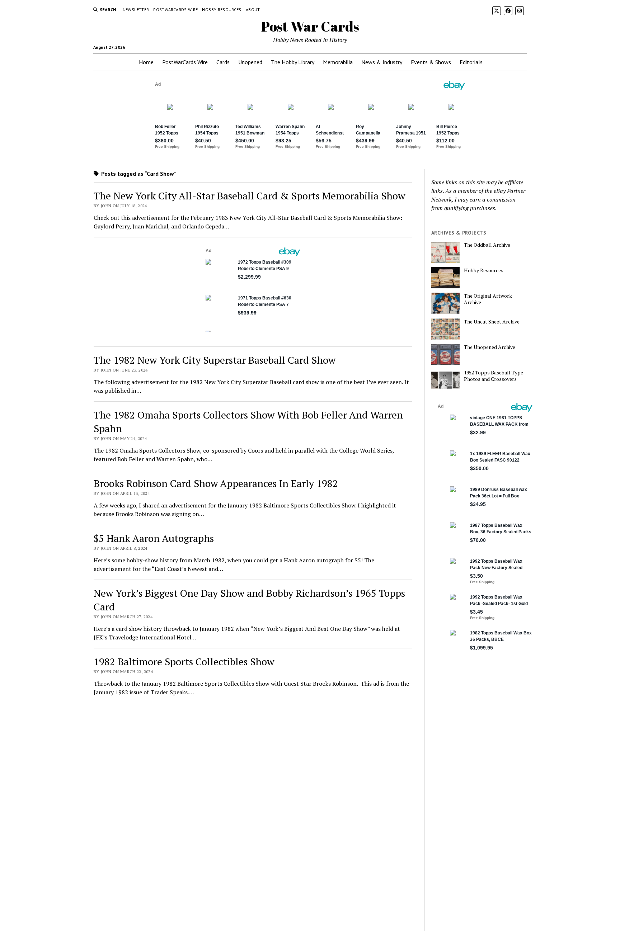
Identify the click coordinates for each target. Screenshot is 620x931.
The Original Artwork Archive (488, 299)
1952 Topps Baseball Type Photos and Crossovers (493, 375)
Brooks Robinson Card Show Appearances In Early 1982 (216, 483)
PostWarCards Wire (175, 9)
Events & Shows (431, 62)
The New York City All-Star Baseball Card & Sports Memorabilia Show (249, 195)
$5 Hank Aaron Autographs (154, 538)
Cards (223, 62)
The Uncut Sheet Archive (492, 321)
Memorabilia (338, 62)
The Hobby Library (292, 62)
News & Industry (381, 62)
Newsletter (136, 9)
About (253, 9)
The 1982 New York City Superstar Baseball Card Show (214, 360)
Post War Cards (310, 26)
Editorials (471, 62)
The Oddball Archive (487, 245)
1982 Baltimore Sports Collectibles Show (184, 661)
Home (146, 62)
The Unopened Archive (489, 347)
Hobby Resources (221, 9)
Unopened (250, 62)
